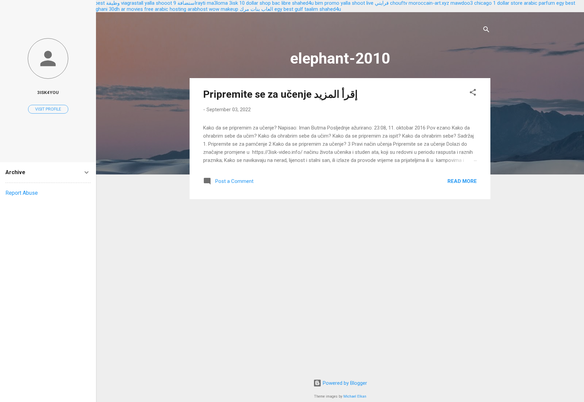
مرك (244, 9)
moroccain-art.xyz (429, 3)
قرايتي (382, 3)
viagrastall (132, 3)
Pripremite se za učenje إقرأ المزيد (280, 94)
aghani (100, 9)
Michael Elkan (354, 396)
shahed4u (303, 3)
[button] (473, 93)
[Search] (486, 30)
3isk (233, 3)
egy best (283, 9)
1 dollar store (507, 3)
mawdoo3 (462, 3)
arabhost (198, 9)
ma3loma (217, 3)
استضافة (186, 3)
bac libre (281, 3)
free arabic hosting (165, 9)
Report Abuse (21, 193)
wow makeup (223, 9)
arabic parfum (539, 3)
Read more (462, 181)
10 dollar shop (255, 3)
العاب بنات (261, 9)
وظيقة (113, 3)
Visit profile (48, 109)
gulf (299, 9)
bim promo (327, 3)
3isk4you (48, 92)
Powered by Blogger (344, 383)
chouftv (398, 3)
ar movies (132, 9)
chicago (483, 3)
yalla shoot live (357, 3)
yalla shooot (158, 3)
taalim (311, 9)
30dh (114, 9)
